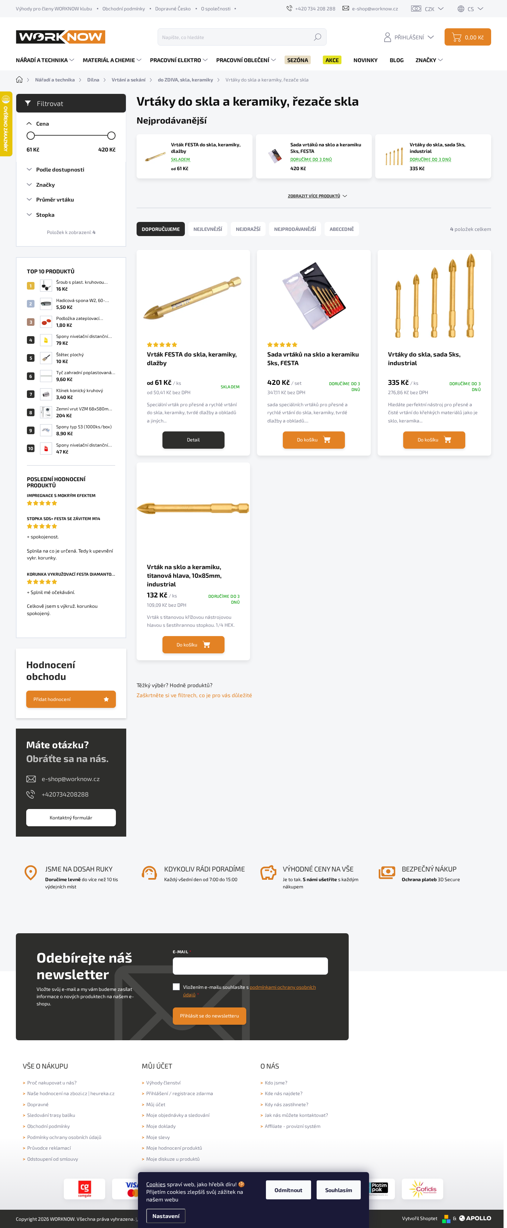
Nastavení (165, 1215)
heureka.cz (102, 1093)
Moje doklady (161, 1126)
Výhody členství (163, 1082)
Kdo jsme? (276, 1082)
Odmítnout (288, 1190)
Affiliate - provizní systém (292, 1126)
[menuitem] (46, 60)
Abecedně (342, 229)
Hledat (317, 37)
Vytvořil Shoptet (419, 1218)
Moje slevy (158, 1137)
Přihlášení (157, 1093)
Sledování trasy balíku (51, 1115)
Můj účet (155, 1104)
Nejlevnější (207, 229)
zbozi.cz (78, 1093)
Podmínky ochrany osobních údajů (64, 1137)
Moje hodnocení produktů (174, 1148)
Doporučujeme (161, 229)
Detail (193, 439)
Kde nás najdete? (283, 1093)
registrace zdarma (192, 1093)
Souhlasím (338, 1190)
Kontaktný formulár (71, 817)
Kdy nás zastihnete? (286, 1104)
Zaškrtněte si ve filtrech (166, 695)
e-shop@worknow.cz (71, 778)
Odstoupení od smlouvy (52, 1159)
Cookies (156, 1184)
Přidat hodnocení (51, 699)
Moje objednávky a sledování (177, 1115)
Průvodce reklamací (49, 1148)
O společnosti (215, 8)
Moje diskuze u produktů (173, 1159)
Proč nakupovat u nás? (52, 1082)
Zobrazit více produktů (314, 195)
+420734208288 (65, 794)
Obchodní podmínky (123, 8)
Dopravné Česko (173, 8)
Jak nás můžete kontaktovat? (296, 1115)
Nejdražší (248, 229)
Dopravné (38, 1104)
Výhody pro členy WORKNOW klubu (54, 8)
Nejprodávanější (295, 229)
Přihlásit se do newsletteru (209, 1016)
